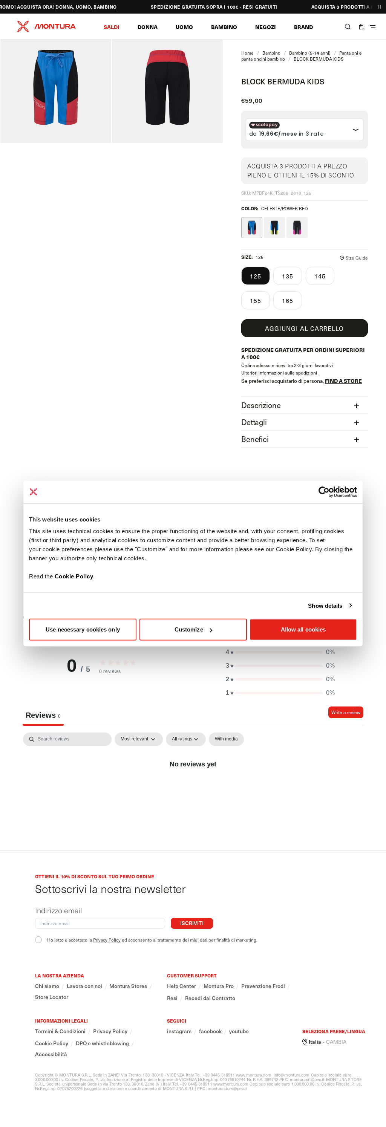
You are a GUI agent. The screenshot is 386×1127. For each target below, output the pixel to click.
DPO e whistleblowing (102, 1043)
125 (255, 275)
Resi (172, 998)
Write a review (345, 712)
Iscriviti (192, 923)
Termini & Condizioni (60, 1031)
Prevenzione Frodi (263, 986)
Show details (325, 605)
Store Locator (51, 997)
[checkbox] (226, 739)
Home (247, 52)
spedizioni (306, 372)
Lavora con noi (84, 986)
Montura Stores (128, 986)
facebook (210, 1031)
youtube (239, 1031)
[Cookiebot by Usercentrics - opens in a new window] (324, 491)
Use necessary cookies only (83, 629)
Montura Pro (219, 986)
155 (255, 300)
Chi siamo (47, 986)
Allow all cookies (303, 629)
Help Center (181, 986)
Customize (189, 629)
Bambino (271, 52)
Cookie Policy (74, 576)
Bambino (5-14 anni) (310, 52)
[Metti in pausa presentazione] (379, 7)
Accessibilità (51, 1054)
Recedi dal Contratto (210, 998)
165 (287, 300)
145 (320, 275)
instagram (179, 1031)
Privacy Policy (107, 939)
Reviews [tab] (43, 715)
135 (287, 275)
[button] (111, 26)
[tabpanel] (193, 789)
